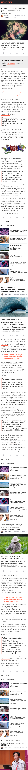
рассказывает (5, 114)
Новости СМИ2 (4, 222)
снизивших (13, 442)
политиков (4, 344)
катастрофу (15, 451)
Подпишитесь (11, 63)
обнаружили (6, 205)
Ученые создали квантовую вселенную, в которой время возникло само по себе (13, 94)
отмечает (22, 374)
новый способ (5, 658)
